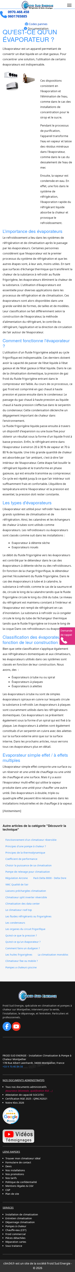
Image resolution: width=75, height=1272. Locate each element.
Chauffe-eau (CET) (15, 1230)
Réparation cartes (15, 1241)
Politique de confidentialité (21, 1182)
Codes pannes (37, 24)
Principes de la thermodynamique (25, 852)
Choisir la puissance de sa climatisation (28, 865)
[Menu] (69, 5)
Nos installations (15, 1170)
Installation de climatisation (21, 1214)
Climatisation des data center (22, 903)
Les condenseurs (15, 922)
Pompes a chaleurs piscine (21, 967)
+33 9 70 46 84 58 (13, 1066)
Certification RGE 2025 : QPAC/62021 (26, 1098)
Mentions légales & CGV (19, 1186)
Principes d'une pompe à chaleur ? (25, 846)
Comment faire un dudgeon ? (22, 948)
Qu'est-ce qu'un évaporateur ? (22, 941)
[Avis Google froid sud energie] (11, 1115)
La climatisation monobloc (53, 954)
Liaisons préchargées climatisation (25, 890)
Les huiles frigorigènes (18, 954)
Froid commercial (15, 1234)
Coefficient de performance (21, 859)
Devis (8, 1166)
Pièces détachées (15, 1238)
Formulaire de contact (18, 1162)
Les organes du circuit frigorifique (25, 929)
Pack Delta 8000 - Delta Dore (49, 878)
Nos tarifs (11, 1178)
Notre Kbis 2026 (14, 1102)
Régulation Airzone (16, 878)
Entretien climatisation (18, 1218)
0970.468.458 (18, 11)
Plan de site (12, 1193)
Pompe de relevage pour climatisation (27, 871)
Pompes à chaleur (15, 1226)
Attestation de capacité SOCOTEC (24, 1094)
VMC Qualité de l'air (16, 884)
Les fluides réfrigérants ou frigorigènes (28, 916)
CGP (7, 1190)
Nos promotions (14, 1174)
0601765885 (17, 16)
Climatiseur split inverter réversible (26, 897)
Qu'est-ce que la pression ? (21, 935)
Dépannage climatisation (20, 1222)
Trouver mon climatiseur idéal (22, 1158)
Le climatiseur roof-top (18, 910)
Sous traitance (13, 1245)
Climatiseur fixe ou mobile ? (21, 961)
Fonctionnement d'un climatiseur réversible (31, 839)
